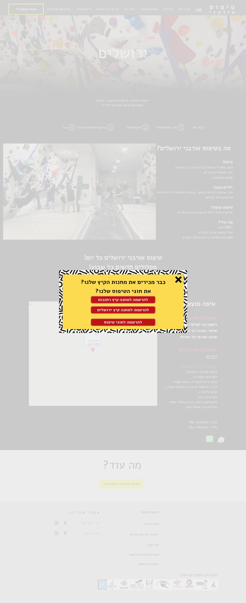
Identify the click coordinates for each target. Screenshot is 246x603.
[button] (178, 279)
